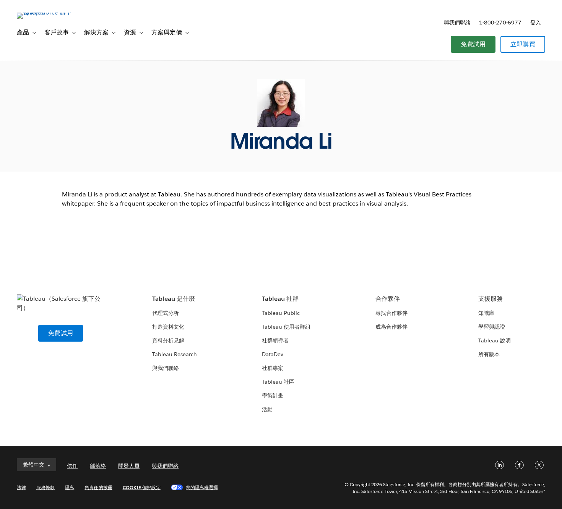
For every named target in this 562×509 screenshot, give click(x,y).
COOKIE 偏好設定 (142, 487)
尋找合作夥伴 (391, 313)
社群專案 (272, 368)
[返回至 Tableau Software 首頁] (45, 12)
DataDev (272, 354)
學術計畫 (272, 395)
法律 (21, 487)
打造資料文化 (168, 326)
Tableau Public (281, 313)
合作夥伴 (387, 299)
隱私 (69, 487)
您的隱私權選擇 (202, 487)
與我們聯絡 (457, 22)
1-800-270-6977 (500, 22)
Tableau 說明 (494, 340)
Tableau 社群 (280, 299)
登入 (535, 22)
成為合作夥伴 (391, 326)
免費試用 (473, 44)
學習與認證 (491, 326)
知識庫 (486, 313)
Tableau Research (174, 354)
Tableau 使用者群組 (286, 326)
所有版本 (489, 354)
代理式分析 (165, 313)
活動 (267, 409)
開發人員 (129, 465)
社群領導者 (275, 340)
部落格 (98, 465)
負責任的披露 (98, 487)
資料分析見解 (168, 340)
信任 (72, 465)
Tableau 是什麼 (173, 299)
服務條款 (45, 487)
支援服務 (490, 299)
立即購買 (522, 44)
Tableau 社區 (278, 381)
